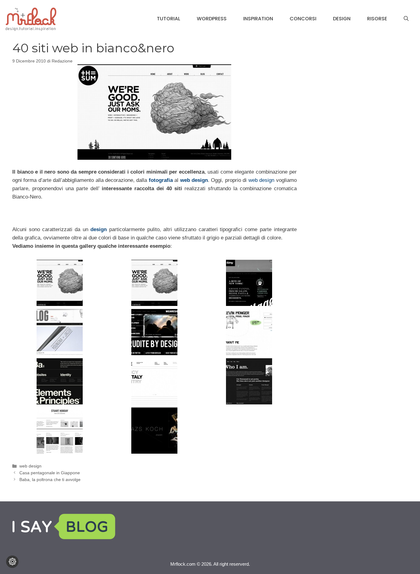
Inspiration (258, 18)
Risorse (377, 18)
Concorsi (303, 18)
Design (342, 18)
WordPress (212, 18)
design (98, 229)
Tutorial (168, 18)
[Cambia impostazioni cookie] (12, 562)
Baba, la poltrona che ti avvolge (50, 479)
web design (194, 180)
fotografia (161, 180)
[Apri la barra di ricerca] (406, 18)
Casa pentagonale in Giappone (49, 472)
